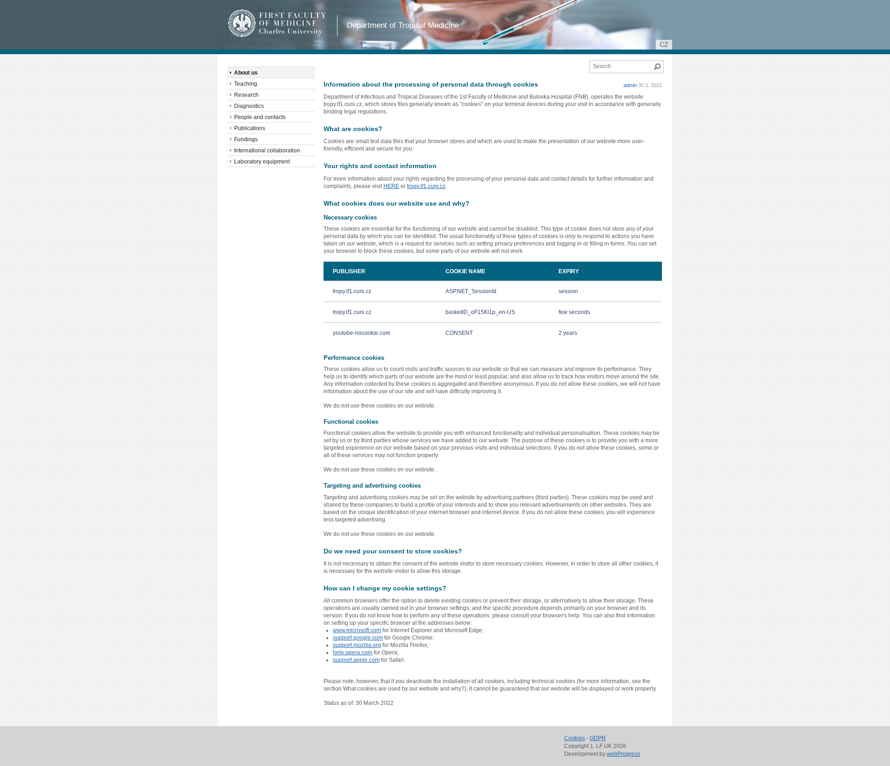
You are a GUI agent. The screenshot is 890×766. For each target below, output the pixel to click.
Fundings (246, 139)
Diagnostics (249, 106)
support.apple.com (356, 660)
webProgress (623, 754)
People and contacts (260, 117)
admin (630, 85)
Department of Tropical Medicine (403, 25)
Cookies (574, 738)
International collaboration (267, 150)
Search (657, 66)
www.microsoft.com (357, 630)
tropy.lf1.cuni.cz (426, 186)
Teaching (245, 84)
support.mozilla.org (357, 645)
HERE (391, 186)
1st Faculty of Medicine (277, 23)
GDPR (598, 738)
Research (246, 95)
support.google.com (358, 637)
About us (246, 72)
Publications (249, 128)
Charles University (294, 32)
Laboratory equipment (262, 161)
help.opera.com (352, 652)
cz (664, 44)
